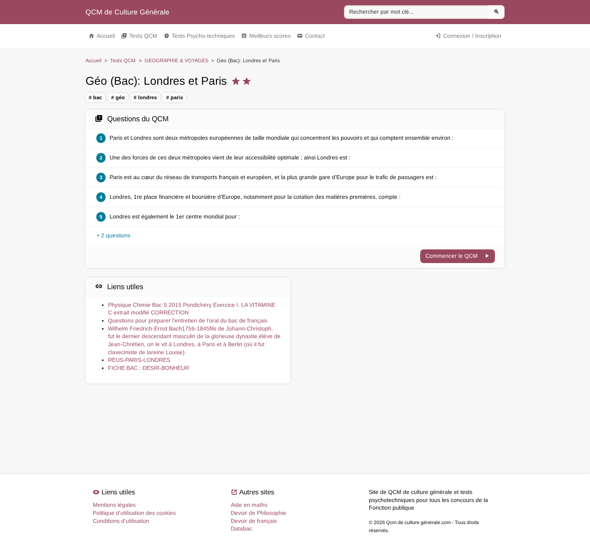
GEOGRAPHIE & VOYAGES (176, 60)
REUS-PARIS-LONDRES (139, 360)
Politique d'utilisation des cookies (134, 513)
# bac (95, 97)
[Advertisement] (402, 313)
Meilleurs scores (266, 36)
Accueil (102, 36)
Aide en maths (249, 505)
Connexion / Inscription (468, 36)
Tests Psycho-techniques (199, 36)
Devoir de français (254, 521)
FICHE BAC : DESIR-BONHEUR (148, 368)
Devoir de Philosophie (258, 513)
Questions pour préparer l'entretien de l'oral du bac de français (187, 320)
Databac (241, 528)
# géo (118, 97)
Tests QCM (139, 36)
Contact (311, 36)
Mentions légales (114, 505)
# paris (174, 97)
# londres (145, 97)
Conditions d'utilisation (121, 521)
